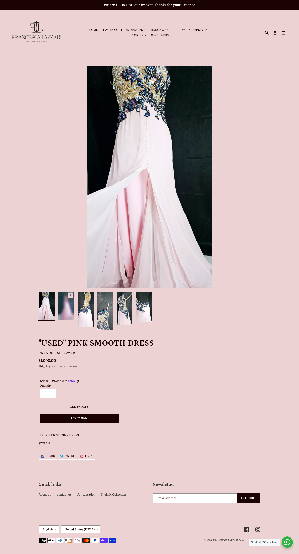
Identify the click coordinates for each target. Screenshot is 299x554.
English (48, 529)
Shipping (44, 366)
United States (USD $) (80, 529)
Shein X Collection (113, 494)
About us (45, 494)
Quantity (46, 385)
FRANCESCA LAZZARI (225, 540)
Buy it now (79, 418)
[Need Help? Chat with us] (287, 542)
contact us (64, 494)
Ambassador (86, 494)
